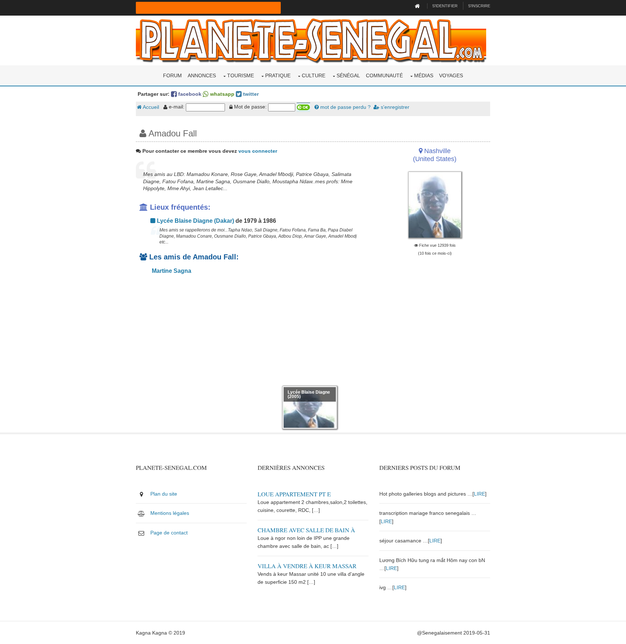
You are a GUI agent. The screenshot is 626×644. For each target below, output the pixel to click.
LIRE (479, 494)
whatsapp (221, 94)
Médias (423, 75)
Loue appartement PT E (294, 494)
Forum (172, 75)
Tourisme (240, 75)
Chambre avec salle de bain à (306, 530)
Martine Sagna (170, 271)
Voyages (451, 75)
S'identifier (445, 6)
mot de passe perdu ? (345, 107)
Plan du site (163, 494)
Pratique (278, 75)
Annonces (202, 75)
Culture (313, 75)
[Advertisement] (252, 331)
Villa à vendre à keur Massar (307, 566)
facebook (189, 94)
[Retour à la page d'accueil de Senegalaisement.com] (418, 6)
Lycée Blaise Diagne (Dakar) (194, 221)
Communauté (384, 75)
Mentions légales (169, 513)
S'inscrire (479, 6)
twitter (250, 94)
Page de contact (169, 533)
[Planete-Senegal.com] (311, 40)
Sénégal (348, 75)
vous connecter (257, 151)
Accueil (150, 107)
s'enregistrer (394, 107)
